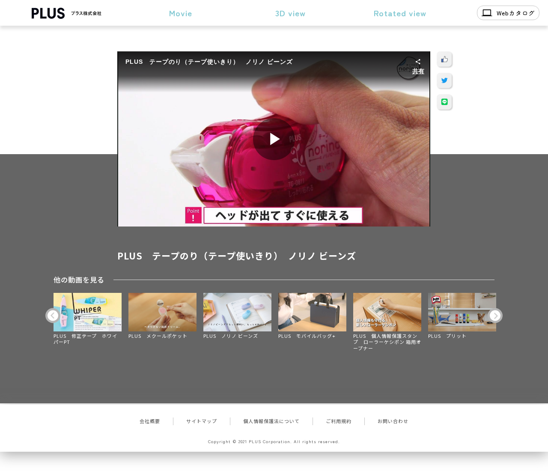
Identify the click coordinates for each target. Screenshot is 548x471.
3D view (290, 12)
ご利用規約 (338, 420)
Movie (180, 12)
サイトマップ (201, 420)
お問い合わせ (393, 420)
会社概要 (150, 420)
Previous (52, 315)
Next (495, 315)
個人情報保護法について (271, 420)
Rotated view (400, 12)
